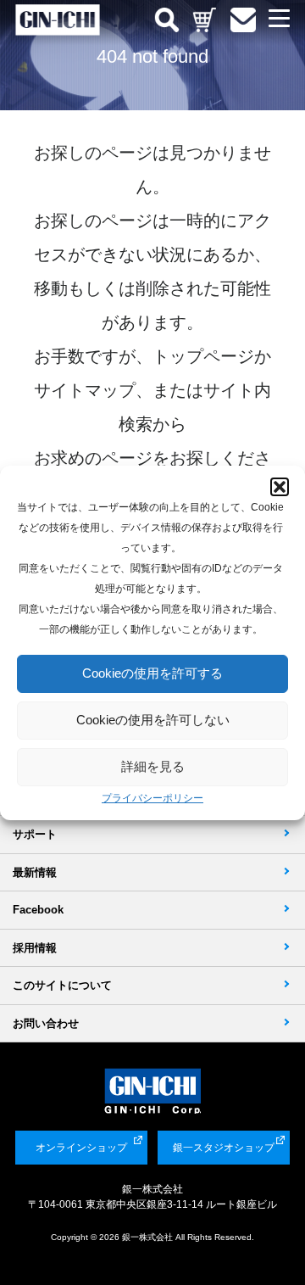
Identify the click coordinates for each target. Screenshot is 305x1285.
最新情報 (35, 872)
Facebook (38, 909)
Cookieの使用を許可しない (153, 719)
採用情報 (35, 947)
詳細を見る (153, 766)
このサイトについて (62, 985)
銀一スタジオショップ (223, 1148)
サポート (35, 834)
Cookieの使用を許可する (152, 673)
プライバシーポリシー (152, 798)
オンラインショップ (81, 1148)
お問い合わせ (46, 1023)
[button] (279, 486)
